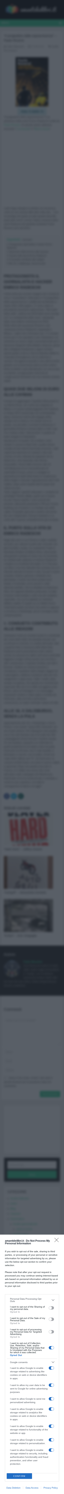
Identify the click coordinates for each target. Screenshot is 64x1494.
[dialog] (32, 1364)
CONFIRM (19, 1476)
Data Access (32, 1487)
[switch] (51, 1308)
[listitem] (32, 1300)
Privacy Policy (50, 1487)
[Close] (57, 1241)
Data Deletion (13, 1487)
